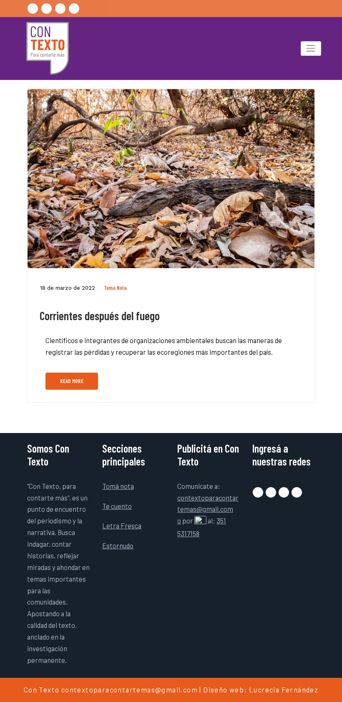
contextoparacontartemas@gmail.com (129, 689)
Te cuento (117, 506)
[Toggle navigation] (311, 48)
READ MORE (71, 381)
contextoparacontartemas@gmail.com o (208, 509)
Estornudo (117, 545)
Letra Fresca (121, 525)
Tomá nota (118, 486)
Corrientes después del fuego (100, 316)
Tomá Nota (115, 287)
